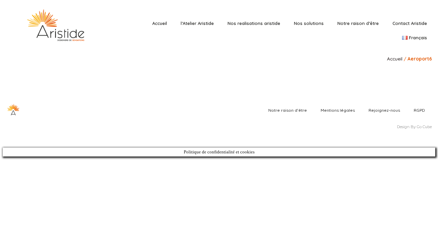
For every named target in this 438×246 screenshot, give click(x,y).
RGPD (419, 110)
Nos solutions (309, 23)
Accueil (159, 23)
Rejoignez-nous (384, 110)
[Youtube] (415, 6)
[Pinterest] (406, 6)
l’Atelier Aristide (197, 23)
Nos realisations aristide (254, 23)
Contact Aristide (409, 23)
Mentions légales (338, 110)
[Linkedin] (396, 6)
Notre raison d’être (358, 23)
